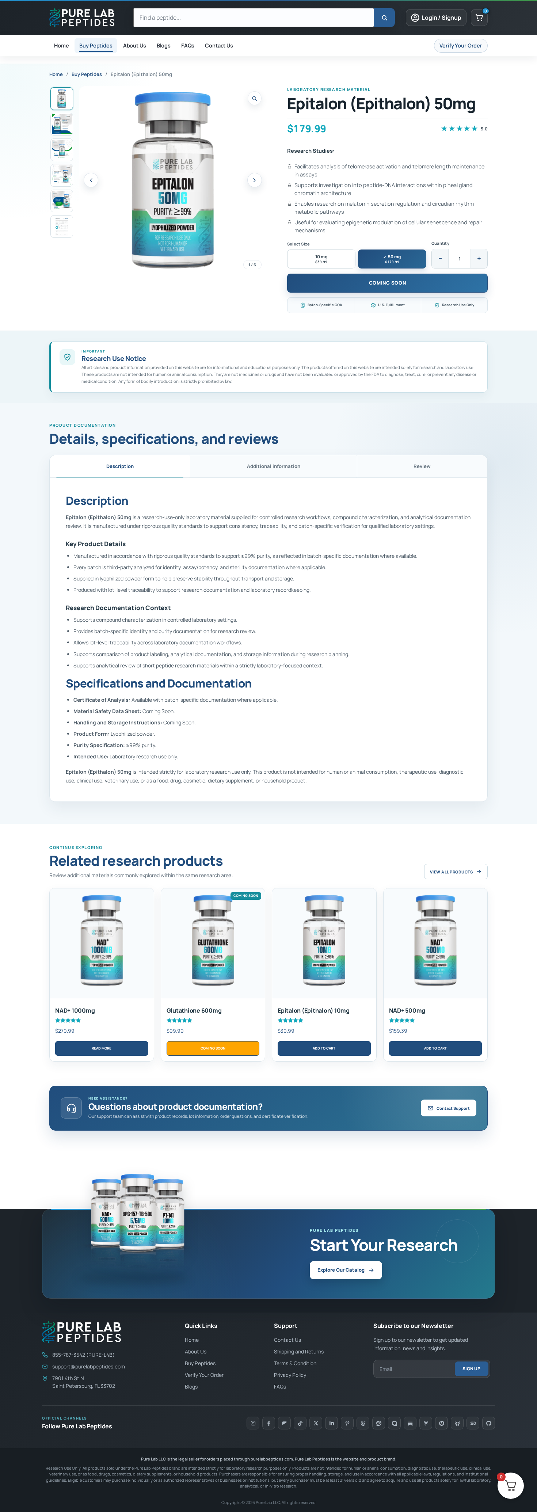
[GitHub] (488, 1423)
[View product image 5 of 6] (61, 201)
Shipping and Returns (299, 1351)
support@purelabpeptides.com (88, 1366)
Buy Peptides (87, 74)
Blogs (191, 1386)
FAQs (280, 1386)
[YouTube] (284, 1423)
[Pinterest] (347, 1423)
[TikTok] (300, 1423)
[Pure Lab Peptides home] (85, 17)
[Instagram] (253, 1423)
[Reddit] (378, 1423)
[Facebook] (268, 1423)
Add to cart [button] (324, 1048)
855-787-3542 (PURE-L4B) (83, 1354)
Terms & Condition (295, 1363)
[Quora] (394, 1423)
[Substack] (410, 1423)
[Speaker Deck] (472, 1423)
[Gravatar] (441, 1423)
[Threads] (363, 1423)
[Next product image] (254, 180)
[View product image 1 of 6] (61, 98)
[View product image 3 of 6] (61, 149)
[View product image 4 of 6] (61, 175)
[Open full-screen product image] (173, 180)
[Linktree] (425, 1423)
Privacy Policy (290, 1374)
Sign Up (471, 1369)
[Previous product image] (91, 180)
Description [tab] (120, 466)
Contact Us (287, 1339)
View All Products (451, 872)
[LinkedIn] (331, 1423)
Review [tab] (422, 466)
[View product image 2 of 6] (61, 124)
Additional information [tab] (273, 466)
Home (56, 74)
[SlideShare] (457, 1423)
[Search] (384, 17)
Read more (101, 1048)
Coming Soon (387, 282)
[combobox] (253, 17)
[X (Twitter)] (315, 1423)
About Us (195, 1351)
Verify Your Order (204, 1374)
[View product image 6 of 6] (61, 226)
